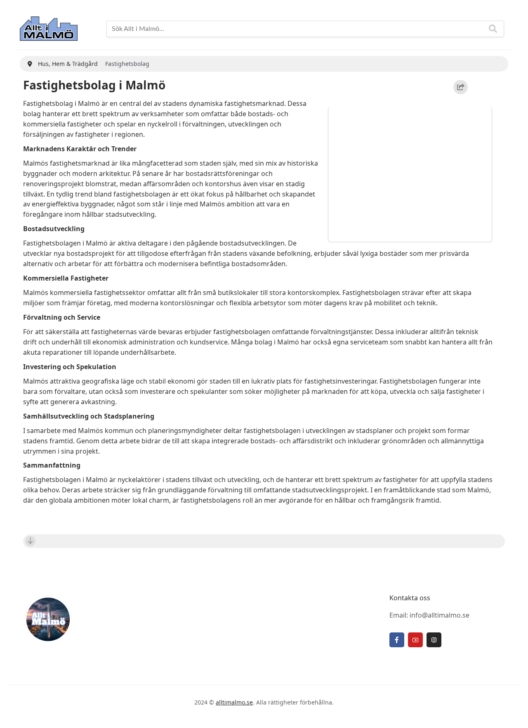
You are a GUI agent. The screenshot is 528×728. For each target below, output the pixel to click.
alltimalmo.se (234, 702)
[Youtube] (415, 639)
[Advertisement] (411, 173)
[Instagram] (434, 639)
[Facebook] (396, 639)
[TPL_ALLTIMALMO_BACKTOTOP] (513, 712)
